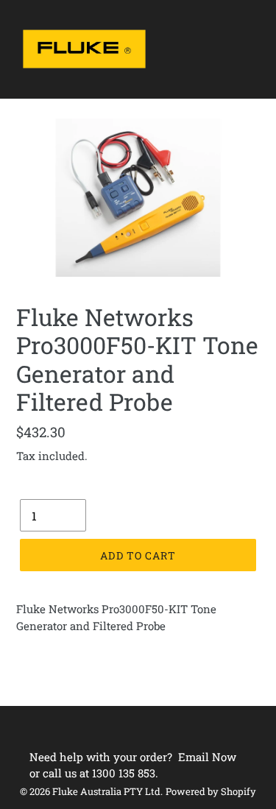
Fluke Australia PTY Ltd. (107, 791)
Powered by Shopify (211, 791)
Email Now (207, 756)
